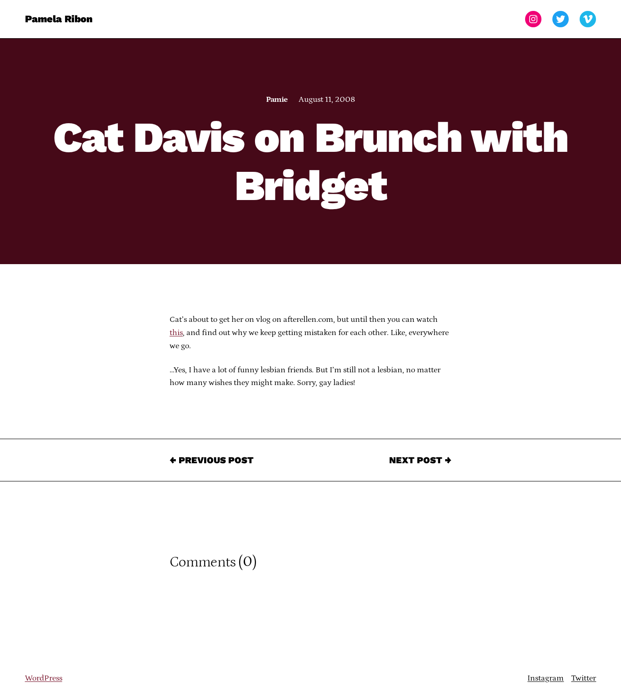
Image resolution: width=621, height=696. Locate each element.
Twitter (583, 678)
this (176, 332)
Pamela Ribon (59, 19)
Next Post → (420, 460)
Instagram (545, 678)
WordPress (43, 678)
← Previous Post (212, 460)
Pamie (276, 99)
